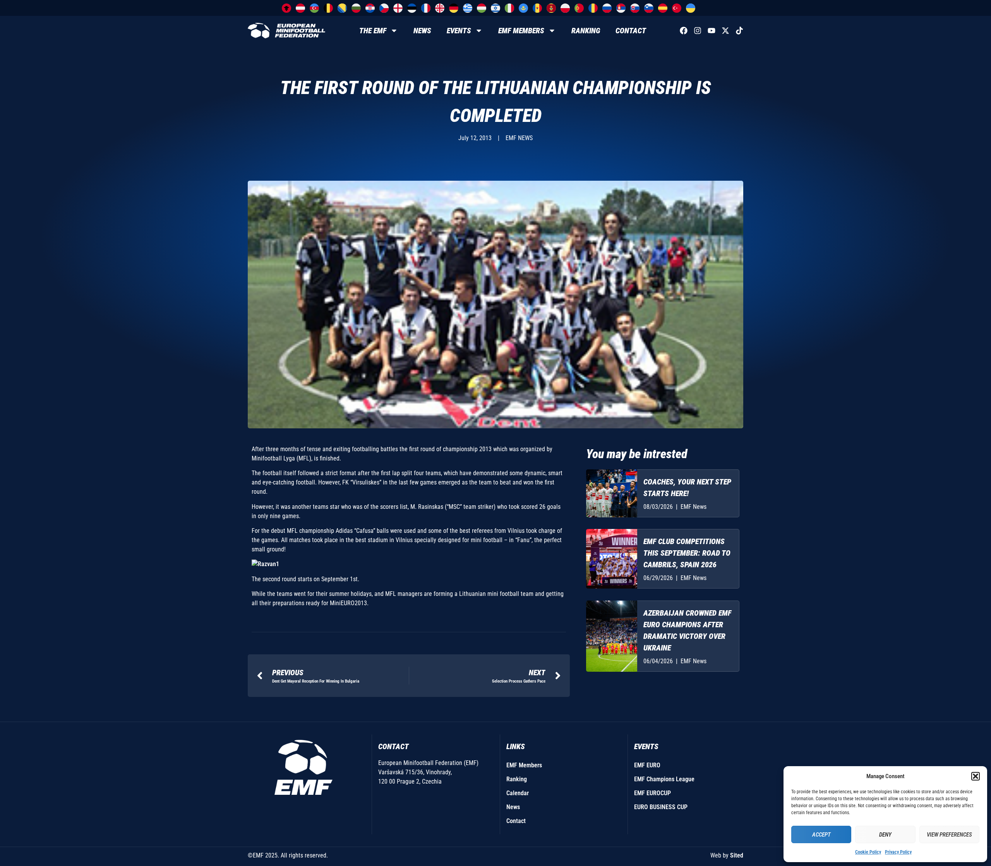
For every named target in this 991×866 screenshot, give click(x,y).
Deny (885, 834)
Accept (821, 834)
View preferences (949, 834)
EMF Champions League (664, 779)
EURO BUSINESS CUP (661, 807)
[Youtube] (711, 30)
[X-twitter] (725, 30)
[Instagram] (697, 30)
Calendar (517, 793)
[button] (975, 776)
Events (459, 30)
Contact (631, 30)
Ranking (585, 30)
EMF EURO (647, 765)
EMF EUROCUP (652, 793)
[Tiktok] (739, 30)
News (422, 30)
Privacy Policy (898, 852)
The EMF (372, 30)
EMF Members (521, 30)
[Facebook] (684, 30)
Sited (736, 855)
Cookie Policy (868, 852)
